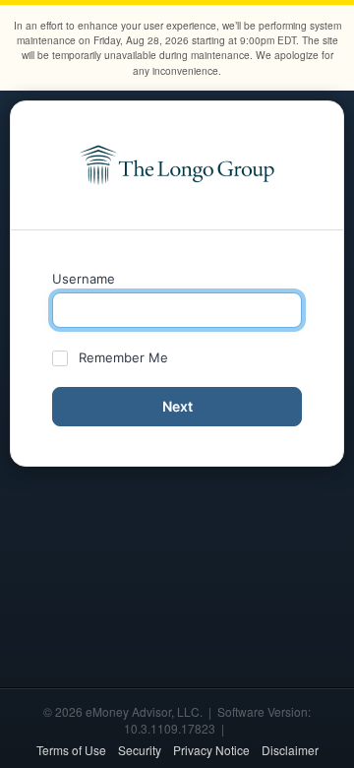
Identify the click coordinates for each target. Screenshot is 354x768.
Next (177, 406)
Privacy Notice (211, 749)
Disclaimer (290, 749)
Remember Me (123, 357)
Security (139, 749)
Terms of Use (71, 749)
